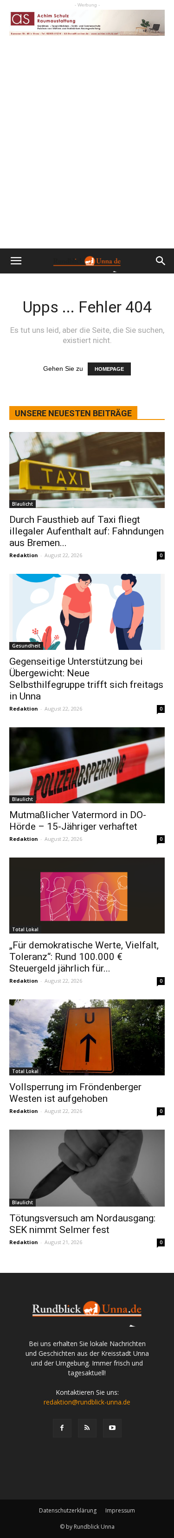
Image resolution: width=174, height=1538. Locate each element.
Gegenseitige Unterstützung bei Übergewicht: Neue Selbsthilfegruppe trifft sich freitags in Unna (86, 679)
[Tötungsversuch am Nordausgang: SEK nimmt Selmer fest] (87, 1168)
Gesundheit (26, 645)
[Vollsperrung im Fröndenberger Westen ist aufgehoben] (87, 1037)
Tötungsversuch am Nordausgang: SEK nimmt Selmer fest (82, 1224)
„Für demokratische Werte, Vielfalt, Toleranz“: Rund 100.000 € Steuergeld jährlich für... (84, 957)
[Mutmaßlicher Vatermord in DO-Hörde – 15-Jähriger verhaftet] (87, 765)
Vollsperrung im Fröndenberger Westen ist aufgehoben (75, 1092)
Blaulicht (22, 504)
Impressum (120, 1510)
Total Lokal (25, 929)
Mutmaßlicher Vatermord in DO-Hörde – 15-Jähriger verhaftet (77, 820)
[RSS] (87, 1428)
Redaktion (23, 555)
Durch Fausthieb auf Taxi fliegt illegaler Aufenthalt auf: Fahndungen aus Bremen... (86, 531)
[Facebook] (62, 1428)
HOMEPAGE (109, 369)
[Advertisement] (87, 157)
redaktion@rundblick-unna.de (87, 1402)
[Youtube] (112, 1428)
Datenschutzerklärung (68, 1510)
